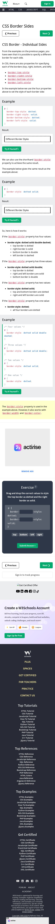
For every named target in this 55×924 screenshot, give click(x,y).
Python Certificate (27, 853)
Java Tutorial (28, 735)
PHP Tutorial (27, 732)
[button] (25, 3)
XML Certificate (27, 869)
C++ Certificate (27, 864)
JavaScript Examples (26, 802)
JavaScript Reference (26, 759)
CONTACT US (27, 695)
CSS (20, 9)
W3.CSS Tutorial (27, 727)
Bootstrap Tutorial (27, 729)
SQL (44, 9)
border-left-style (19, 82)
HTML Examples (26, 797)
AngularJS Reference (26, 780)
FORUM (22, 887)
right (39, 534)
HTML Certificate (27, 840)
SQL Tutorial (27, 721)
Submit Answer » (27, 545)
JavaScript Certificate (27, 845)
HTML (11, 9)
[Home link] (5, 3)
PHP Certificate (27, 856)
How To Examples (26, 805)
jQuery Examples (26, 826)
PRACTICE (27, 688)
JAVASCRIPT (32, 9)
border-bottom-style (20, 79)
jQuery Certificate (27, 858)
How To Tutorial (27, 719)
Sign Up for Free (14, 635)
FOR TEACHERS (27, 682)
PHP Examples (26, 818)
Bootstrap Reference (26, 770)
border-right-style (20, 76)
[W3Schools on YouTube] (18, 591)
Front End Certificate (27, 848)
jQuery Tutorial (27, 740)
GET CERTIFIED (27, 675)
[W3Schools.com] (27, 655)
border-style (42, 159)
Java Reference (26, 778)
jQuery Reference (26, 783)
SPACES (27, 668)
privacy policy (27, 912)
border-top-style (18, 72)
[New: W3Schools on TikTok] (38, 591)
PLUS (28, 661)
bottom (23, 534)
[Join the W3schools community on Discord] (26, 591)
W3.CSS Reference (26, 767)
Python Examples (26, 810)
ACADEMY (27, 891)
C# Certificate (27, 867)
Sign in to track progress (27, 574)
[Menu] (3, 10)
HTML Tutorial (27, 711)
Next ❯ (46, 33)
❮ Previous (10, 33)
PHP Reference (26, 772)
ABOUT (31, 887)
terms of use (29, 910)
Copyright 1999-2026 (20, 916)
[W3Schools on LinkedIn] (22, 591)
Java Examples (26, 821)
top (14, 534)
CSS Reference (26, 756)
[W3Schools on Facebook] (30, 591)
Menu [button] (15, 3)
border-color (33, 413)
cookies (37, 910)
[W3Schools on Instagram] (34, 591)
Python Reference (26, 764)
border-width (11, 413)
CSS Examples (26, 799)
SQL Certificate (27, 850)
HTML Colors (26, 775)
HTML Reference (26, 754)
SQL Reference (26, 762)
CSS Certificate (27, 842)
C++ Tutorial (27, 737)
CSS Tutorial (27, 713)
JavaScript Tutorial (27, 716)
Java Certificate (27, 861)
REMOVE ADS (27, 471)
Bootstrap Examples (26, 815)
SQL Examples (26, 807)
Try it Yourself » (12, 148)
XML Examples (26, 823)
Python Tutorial (27, 724)
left (32, 534)
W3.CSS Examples (26, 813)
